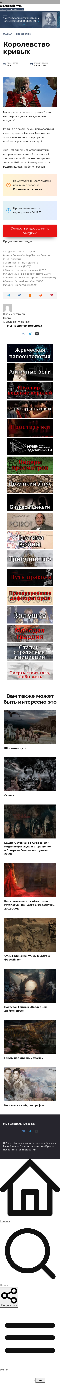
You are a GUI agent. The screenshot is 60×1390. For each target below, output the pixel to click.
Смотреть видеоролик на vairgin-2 (30, 231)
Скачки (9, 795)
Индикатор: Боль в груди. (20, 251)
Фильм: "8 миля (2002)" (18, 266)
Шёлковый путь (15, 748)
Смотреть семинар (12, 9)
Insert (40, 1380)
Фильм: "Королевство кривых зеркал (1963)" (31, 277)
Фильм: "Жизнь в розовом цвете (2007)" (28, 273)
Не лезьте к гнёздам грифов (24, 1105)
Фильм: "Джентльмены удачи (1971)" (25, 270)
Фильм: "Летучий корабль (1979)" (24, 281)
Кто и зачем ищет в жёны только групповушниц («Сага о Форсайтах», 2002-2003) (29, 905)
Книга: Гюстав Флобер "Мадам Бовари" (27, 255)
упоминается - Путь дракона (21, 262)
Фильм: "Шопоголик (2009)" (21, 285)
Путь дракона (13, 259)
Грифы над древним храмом (24, 1058)
